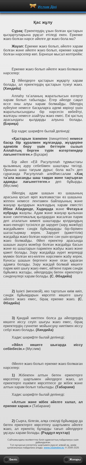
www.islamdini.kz (54, 447)
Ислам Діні (47, 7)
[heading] (43, 5)
